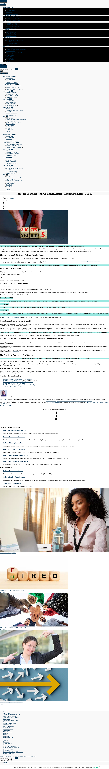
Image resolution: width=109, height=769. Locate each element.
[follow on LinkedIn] (10, 760)
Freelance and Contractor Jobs (14, 52)
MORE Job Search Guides (12, 483)
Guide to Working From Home (13, 443)
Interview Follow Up (11, 24)
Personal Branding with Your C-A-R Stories (14, 383)
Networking (6, 29)
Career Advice (6, 37)
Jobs (4, 46)
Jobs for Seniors (10, 59)
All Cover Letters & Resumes (14, 20)
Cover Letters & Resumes (9, 15)
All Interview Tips (11, 28)
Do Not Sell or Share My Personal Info (26, 756)
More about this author (5, 405)
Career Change (10, 38)
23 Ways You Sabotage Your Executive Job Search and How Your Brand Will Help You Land (69, 401)
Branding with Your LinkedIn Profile (12, 380)
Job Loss (8, 41)
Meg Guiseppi (10, 198)
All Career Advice (11, 45)
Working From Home (11, 43)
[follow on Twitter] (8, 760)
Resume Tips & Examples (12, 18)
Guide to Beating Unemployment (14, 477)
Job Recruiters (10, 31)
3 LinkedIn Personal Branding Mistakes (13, 386)
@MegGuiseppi (56, 402)
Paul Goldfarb (15, 351)
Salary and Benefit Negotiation (11, 747)
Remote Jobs (9, 48)
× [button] (99, 766)
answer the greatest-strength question (90, 261)
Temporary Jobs (10, 55)
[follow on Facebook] (11, 760)
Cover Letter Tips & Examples (14, 17)
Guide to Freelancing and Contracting (15, 455)
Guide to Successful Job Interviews (14, 430)
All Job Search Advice (12, 14)
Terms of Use (3, 756)
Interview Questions (11, 23)
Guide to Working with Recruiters (14, 449)
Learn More (95, 767)
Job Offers (9, 12)
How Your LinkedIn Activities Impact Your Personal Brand (18, 382)
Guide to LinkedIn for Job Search (14, 437)
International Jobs (10, 53)
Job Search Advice (8, 7)
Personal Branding (11, 32)
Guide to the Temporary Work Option (15, 461)
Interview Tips (6, 21)
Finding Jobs (9, 9)
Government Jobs (10, 51)
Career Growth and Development (14, 40)
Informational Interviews (12, 26)
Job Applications (10, 10)
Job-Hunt (2, 3)
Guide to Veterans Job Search (13, 471)
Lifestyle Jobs (9, 58)
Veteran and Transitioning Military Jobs (16, 49)
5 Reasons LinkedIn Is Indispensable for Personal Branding (18, 379)
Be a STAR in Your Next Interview (12, 317)
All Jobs (8, 61)
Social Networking (11, 34)
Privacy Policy (11, 756)
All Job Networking (11, 36)
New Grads (9, 56)
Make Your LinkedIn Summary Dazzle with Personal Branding (19, 384)
